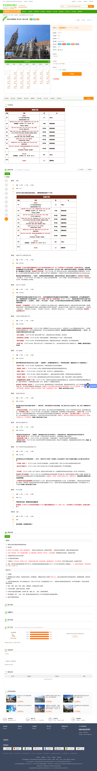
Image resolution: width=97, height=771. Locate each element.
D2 (6, 184)
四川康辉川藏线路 (73, 753)
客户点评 (46, 98)
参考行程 (13, 98)
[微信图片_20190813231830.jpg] (27, 25)
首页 (9, 15)
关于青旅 (38, 757)
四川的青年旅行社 (17, 753)
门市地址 (63, 728)
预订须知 (26, 98)
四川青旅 (33, 753)
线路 (12, 15)
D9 (6, 214)
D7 (6, 206)
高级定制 (74, 1)
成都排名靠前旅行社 (26, 753)
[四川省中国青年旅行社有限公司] (10, 6)
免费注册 (31, 1)
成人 (61, 69)
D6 (6, 202)
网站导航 (91, 1)
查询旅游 (34, 728)
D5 (6, 197)
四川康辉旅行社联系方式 (56, 753)
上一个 (44, 55)
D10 (6, 219)
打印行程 (81, 169)
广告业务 (48, 757)
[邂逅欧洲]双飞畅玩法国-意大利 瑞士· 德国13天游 (81, 696)
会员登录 (26, 1)
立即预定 (72, 74)
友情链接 (43, 757)
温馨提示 (33, 98)
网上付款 (49, 728)
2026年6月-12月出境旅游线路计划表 (24, 696)
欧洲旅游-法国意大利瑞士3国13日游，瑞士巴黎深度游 (53, 696)
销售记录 (59, 98)
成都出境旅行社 (39, 753)
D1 (6, 180)
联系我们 (54, 757)
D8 (6, 210)
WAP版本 (85, 1)
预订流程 (39, 98)
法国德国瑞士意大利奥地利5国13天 (81, 706)
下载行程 (89, 169)
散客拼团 (7, 173)
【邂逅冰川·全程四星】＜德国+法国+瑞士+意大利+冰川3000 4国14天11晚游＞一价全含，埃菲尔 (53, 707)
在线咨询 (52, 98)
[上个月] (5, 61)
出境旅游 (16, 15)
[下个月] (49, 61)
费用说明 (19, 98)
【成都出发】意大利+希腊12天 (24, 705)
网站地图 (59, 757)
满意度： (89, 20)
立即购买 (88, 98)
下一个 (47, 55)
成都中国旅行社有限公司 (8, 753)
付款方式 (19, 728)
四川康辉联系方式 (65, 753)
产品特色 (6, 98)
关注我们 (79, 1)
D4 (6, 193)
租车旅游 (5, 728)
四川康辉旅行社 (46, 753)
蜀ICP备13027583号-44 (66, 761)
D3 (6, 189)
